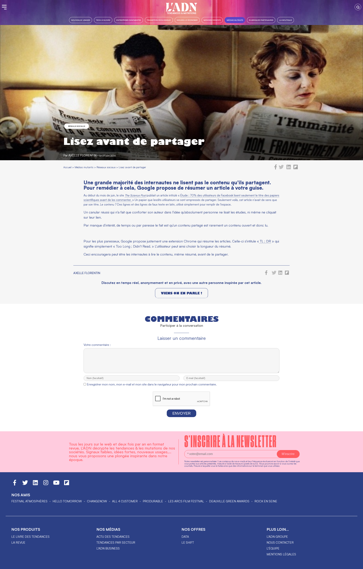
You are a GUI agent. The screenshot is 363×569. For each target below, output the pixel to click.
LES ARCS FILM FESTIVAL (186, 501)
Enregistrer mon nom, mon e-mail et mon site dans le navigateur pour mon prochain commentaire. (152, 384)
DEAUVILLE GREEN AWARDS (229, 501)
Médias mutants (235, 20)
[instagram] (45, 484)
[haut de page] (356, 564)
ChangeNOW (97, 501)
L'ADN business (108, 548)
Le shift (188, 542)
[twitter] (281, 168)
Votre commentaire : (97, 345)
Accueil (67, 167)
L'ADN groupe (277, 537)
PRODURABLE (153, 501)
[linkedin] (288, 168)
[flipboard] (295, 168)
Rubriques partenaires (261, 20)
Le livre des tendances (30, 537)
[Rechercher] (358, 7)
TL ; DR (265, 241)
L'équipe (273, 548)
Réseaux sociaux (76, 126)
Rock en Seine (265, 501)
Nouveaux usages (80, 20)
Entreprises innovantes (128, 20)
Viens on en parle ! (181, 293)
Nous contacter (280, 542)
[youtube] (56, 484)
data (185, 537)
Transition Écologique (159, 20)
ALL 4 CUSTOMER (125, 501)
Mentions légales (281, 554)
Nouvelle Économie (187, 20)
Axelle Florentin (82, 155)
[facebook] (275, 168)
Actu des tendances (113, 537)
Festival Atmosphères (29, 501)
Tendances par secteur (115, 542)
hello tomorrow (67, 501)
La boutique (285, 20)
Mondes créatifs (212, 20)
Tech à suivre (103, 20)
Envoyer (181, 413)
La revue (18, 542)
